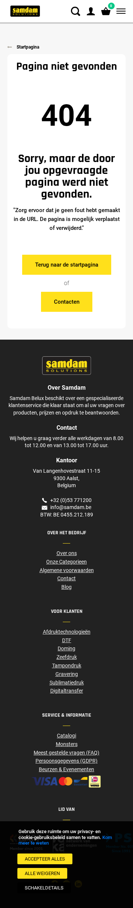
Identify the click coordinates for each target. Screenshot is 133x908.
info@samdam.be (70, 507)
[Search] (75, 11)
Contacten (66, 301)
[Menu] (119, 11)
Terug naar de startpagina (66, 264)
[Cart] (105, 11)
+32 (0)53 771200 (71, 500)
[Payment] (66, 781)
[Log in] (90, 11)
